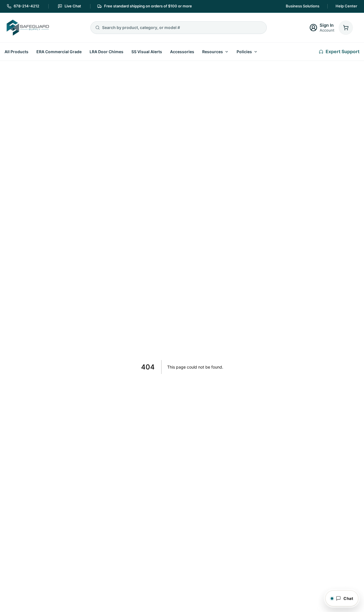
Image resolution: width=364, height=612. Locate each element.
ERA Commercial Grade (59, 51)
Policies (244, 51)
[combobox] (182, 27)
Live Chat (73, 6)
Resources (212, 51)
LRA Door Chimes (106, 51)
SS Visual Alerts (146, 51)
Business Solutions (302, 6)
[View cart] (346, 27)
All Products (16, 51)
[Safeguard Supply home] (27, 27)
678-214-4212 (26, 6)
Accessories (182, 51)
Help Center (346, 6)
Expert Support (342, 51)
